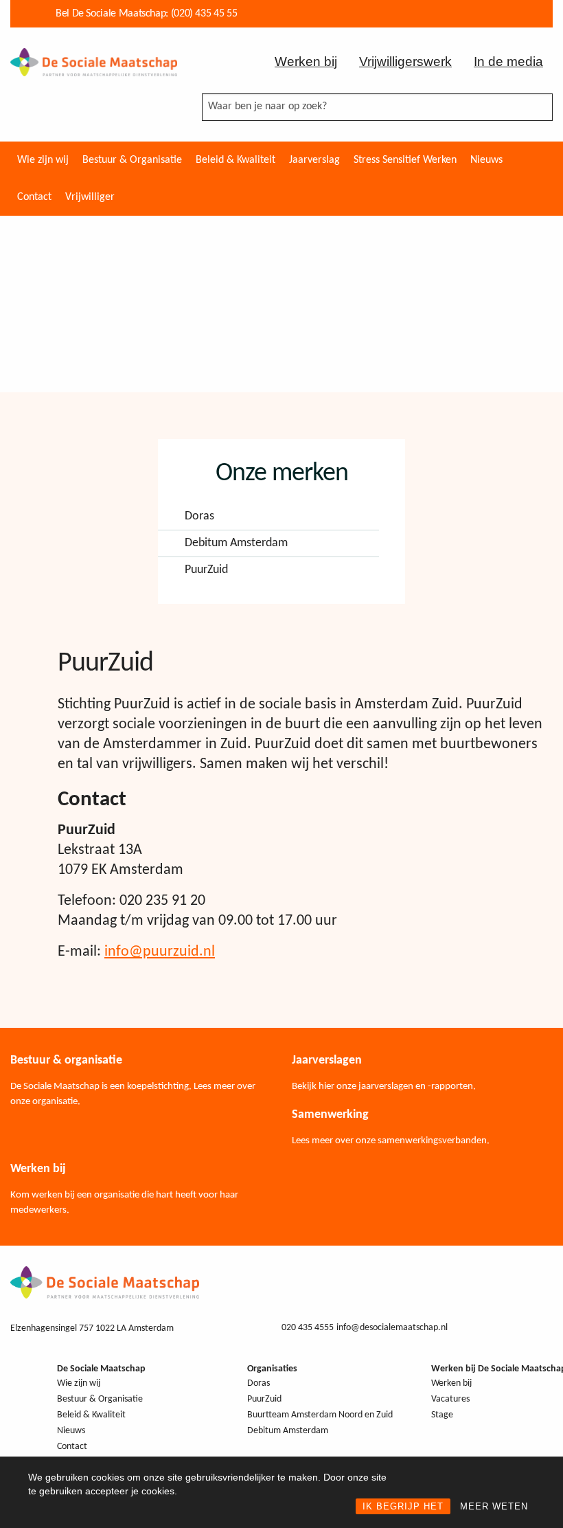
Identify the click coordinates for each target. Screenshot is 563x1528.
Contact (34, 197)
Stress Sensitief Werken (405, 160)
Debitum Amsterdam (236, 543)
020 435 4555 (308, 1328)
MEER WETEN (494, 1506)
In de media (508, 61)
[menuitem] (43, 160)
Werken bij (306, 61)
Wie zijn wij (43, 160)
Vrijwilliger (90, 197)
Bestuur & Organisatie (132, 160)
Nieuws (486, 160)
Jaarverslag (314, 160)
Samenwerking (330, 1114)
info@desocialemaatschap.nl (392, 1328)
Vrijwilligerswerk (405, 61)
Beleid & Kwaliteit (235, 160)
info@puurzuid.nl (159, 952)
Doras (199, 516)
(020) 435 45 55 (204, 13)
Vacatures (450, 1399)
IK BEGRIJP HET (403, 1506)
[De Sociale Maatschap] (93, 61)
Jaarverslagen (327, 1060)
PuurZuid (206, 570)
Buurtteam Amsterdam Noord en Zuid (320, 1415)
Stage (442, 1415)
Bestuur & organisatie (66, 1060)
